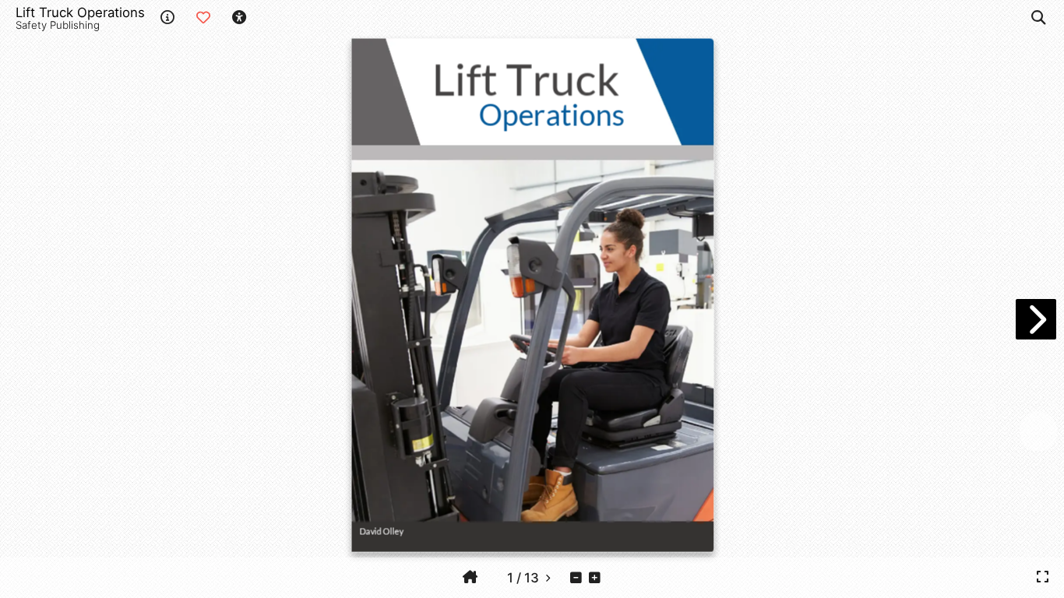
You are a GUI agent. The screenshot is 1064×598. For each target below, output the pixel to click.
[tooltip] (470, 577)
